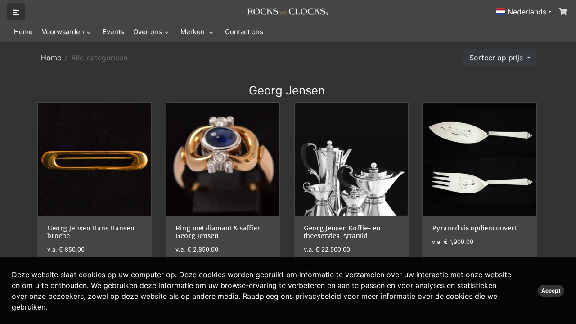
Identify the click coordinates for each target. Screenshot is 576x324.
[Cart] (562, 12)
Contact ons (244, 31)
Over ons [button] (147, 31)
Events (113, 31)
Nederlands (525, 11)
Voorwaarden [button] (63, 31)
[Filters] (16, 11)
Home (23, 31)
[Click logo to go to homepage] (288, 11)
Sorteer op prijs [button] (497, 57)
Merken (193, 31)
